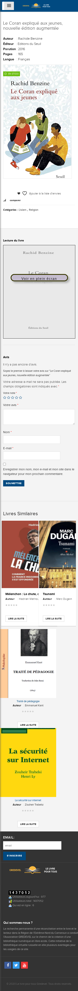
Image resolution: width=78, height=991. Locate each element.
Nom (7, 432)
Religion (33, 209)
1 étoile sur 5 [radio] (4, 397)
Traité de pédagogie (28, 701)
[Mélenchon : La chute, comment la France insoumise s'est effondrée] (29, 554)
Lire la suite (16, 618)
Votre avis (10, 405)
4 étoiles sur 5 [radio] (16, 397)
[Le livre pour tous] (36, 5)
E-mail (8, 448)
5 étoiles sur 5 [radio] (20, 397)
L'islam (22, 209)
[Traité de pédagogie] (28, 663)
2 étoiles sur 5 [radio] (8, 397)
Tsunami (49, 594)
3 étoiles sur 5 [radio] (12, 397)
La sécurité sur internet (28, 800)
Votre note (10, 393)
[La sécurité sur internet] (28, 762)
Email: (9, 838)
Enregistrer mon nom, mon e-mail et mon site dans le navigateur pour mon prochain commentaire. (38, 472)
